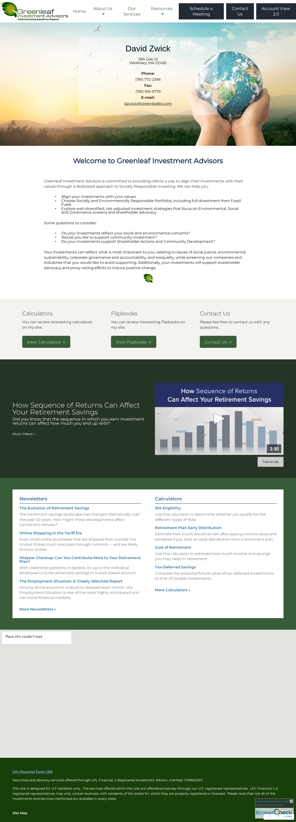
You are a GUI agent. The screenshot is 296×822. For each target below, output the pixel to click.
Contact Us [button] (216, 342)
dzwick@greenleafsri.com (148, 103)
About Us (102, 8)
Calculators (168, 498)
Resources (162, 8)
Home (79, 11)
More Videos (23, 434)
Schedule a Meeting (201, 11)
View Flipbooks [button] (131, 342)
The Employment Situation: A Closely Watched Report (71, 581)
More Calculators (172, 590)
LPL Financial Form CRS (32, 772)
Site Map (19, 813)
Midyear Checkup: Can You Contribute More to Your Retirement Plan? (80, 560)
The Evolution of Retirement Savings (54, 508)
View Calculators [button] (44, 342)
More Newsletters (37, 609)
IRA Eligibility (168, 508)
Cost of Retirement (173, 547)
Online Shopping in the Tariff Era (50, 533)
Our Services (131, 11)
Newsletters (33, 498)
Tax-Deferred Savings (175, 567)
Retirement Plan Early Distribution (188, 528)
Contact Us (240, 11)
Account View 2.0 (276, 11)
